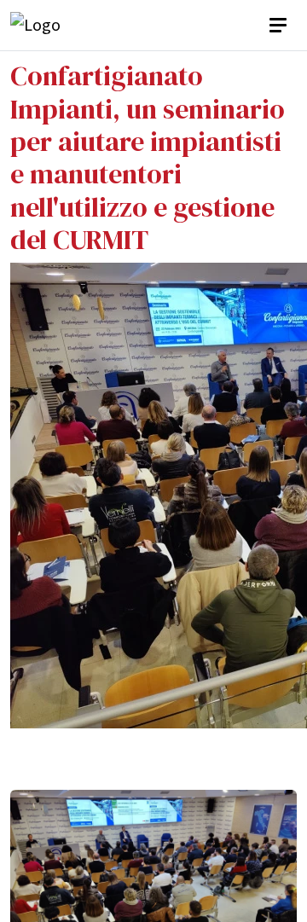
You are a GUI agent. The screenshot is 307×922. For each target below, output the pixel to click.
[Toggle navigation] (280, 26)
